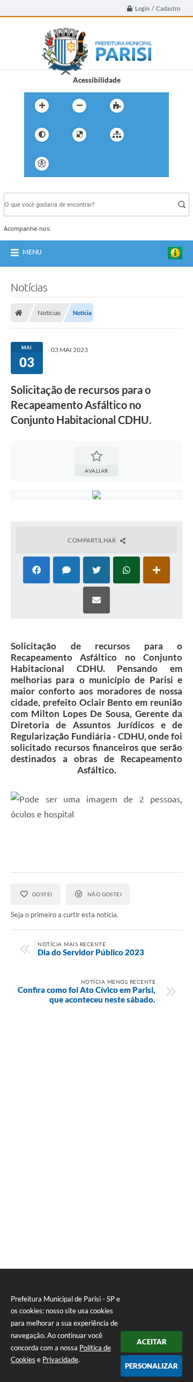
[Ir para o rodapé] (143, 163)
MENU (32, 251)
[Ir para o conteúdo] (72, 163)
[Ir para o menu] (96, 163)
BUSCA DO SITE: (35, 187)
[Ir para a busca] (119, 163)
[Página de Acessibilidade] (42, 163)
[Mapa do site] (117, 134)
